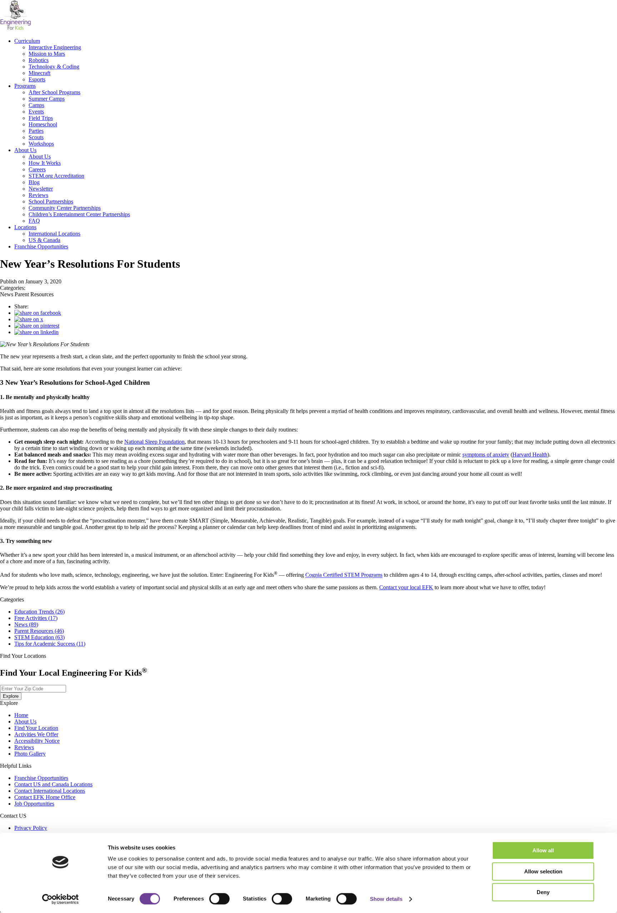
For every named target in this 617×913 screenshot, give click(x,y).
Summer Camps (47, 99)
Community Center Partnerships (65, 208)
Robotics (39, 60)
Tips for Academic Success (49, 644)
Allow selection (543, 871)
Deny (543, 892)
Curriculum (27, 41)
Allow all (543, 850)
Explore (11, 696)
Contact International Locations (49, 791)
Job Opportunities (34, 804)
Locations (25, 227)
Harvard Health (529, 455)
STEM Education (39, 637)
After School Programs (54, 92)
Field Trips (41, 118)
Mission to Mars (47, 54)
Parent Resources (39, 631)
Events (36, 112)
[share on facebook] (37, 313)
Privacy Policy (30, 828)
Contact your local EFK (406, 587)
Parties (36, 131)
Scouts (36, 137)
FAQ (34, 221)
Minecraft (39, 73)
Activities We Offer (36, 734)
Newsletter (41, 189)
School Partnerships (51, 201)
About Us (25, 150)
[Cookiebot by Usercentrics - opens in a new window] (60, 899)
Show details (386, 899)
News (26, 624)
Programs (25, 86)
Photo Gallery (30, 754)
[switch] (219, 898)
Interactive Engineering (55, 47)
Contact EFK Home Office (44, 797)
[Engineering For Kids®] (15, 29)
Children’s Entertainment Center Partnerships (79, 214)
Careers (37, 169)
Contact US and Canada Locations (53, 784)
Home (21, 715)
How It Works (45, 163)
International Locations (54, 234)
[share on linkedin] (36, 332)
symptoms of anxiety (485, 455)
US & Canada (44, 240)
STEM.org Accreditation (56, 176)
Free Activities (35, 618)
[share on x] (28, 319)
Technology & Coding (54, 67)
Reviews (38, 195)
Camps (36, 105)
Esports (37, 79)
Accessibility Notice (37, 741)
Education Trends (39, 612)
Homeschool (43, 124)
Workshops (41, 144)
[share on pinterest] (36, 326)
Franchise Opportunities (41, 246)
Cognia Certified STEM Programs (343, 575)
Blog (34, 182)
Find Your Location (36, 728)
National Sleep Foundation (154, 442)
